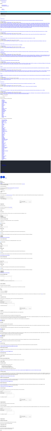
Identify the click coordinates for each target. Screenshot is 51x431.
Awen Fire (1, 73)
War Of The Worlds (29, 27)
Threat (4, 27)
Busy (6, 23)
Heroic (3, 135)
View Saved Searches (3, 217)
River (17, 71)
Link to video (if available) (3, 303)
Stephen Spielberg (8, 26)
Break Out (4, 23)
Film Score (24, 24)
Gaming (3, 107)
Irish (3, 93)
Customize (2, 310)
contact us (3, 172)
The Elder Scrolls (15, 93)
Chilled (12, 63)
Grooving (18, 86)
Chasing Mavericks (35, 70)
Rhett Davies (9, 62)
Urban (29, 86)
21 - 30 (6, 95)
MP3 (1, 328)
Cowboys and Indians (44, 70)
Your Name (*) (2, 196)
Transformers (14, 27)
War (23, 27)
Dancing (3, 126)
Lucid (38, 63)
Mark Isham (40, 63)
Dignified (3, 128)
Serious (3, 152)
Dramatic (44, 23)
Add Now (2, 235)
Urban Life (31, 86)
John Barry (31, 25)
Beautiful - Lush (4, 121)
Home (1, 11)
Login (1, 191)
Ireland (1, 93)
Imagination (43, 78)
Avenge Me (1, 66)
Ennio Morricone (11, 24)
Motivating (12, 71)
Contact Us (3, 9)
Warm (2, 159)
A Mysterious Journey (2, 18)
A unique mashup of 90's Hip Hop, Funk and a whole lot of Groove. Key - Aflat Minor (11, 44)
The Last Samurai (41, 26)
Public (2, 230)
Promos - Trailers (4, 110)
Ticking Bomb (9, 27)
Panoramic (3, 145)
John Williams (38, 25)
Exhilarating (23, 78)
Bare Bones (1, 88)
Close (1, 283)
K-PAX (3, 56)
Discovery (20, 63)
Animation (14, 78)
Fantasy (15, 55)
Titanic (12, 27)
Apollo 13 (15, 70)
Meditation (43, 63)
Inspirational (3, 138)
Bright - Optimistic (4, 122)
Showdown (1, 26)
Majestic (3, 142)
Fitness (3, 106)
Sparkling (3, 154)
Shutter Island (20, 71)
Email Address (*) (2, 188)
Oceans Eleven (17, 47)
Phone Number (2, 302)
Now (1, 243)
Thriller (6, 27)
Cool (2, 125)
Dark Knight (36, 23)
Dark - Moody (4, 127)
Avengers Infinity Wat (30, 70)
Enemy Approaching (6, 24)
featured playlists (4, 165)
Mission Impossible (12, 47)
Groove (16, 86)
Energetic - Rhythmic (4, 131)
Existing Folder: (3, 223)
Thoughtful (3, 156)
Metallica (5, 79)
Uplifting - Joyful (4, 158)
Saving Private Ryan (21, 56)
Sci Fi (2, 112)
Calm (10, 63)
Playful (21, 86)
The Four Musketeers (26, 26)
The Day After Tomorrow (32, 71)
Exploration (26, 78)
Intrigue (18, 25)
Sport (2, 114)
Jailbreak (21, 25)
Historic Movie (43, 24)
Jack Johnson (35, 63)
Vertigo (19, 27)
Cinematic (39, 70)
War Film (25, 27)
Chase (11, 23)
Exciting (20, 78)
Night (46, 63)
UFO (17, 27)
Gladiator (31, 24)
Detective (39, 23)
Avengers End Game (24, 70)
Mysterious (3, 143)
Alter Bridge (11, 78)
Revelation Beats (9, 33)
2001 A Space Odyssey (6, 70)
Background (3, 100)
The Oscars (45, 26)
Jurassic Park (44, 25)
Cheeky (7, 86)
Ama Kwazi (1, 36)
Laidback (3, 140)
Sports (7, 79)
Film (22, 24)
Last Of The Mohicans (7, 56)
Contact (1, 183)
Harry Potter (37, 24)
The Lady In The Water (36, 26)
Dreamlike (3, 129)
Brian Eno (8, 63)
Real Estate (3, 111)
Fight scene (20, 24)
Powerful (15, 71)
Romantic (3, 151)
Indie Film (31, 63)
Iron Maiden (1, 79)
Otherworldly (48, 63)
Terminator (18, 26)
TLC (25, 86)
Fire (40, 78)
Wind (26, 93)
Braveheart (17, 78)
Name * (1, 300)
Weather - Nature (4, 116)
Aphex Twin (4, 63)
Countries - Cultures (4, 102)
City (11, 86)
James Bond (23, 25)
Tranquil (3, 157)
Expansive (9, 55)
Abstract (3, 99)
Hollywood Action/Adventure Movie (28, 55)
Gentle (29, 63)
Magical (3, 141)
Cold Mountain (14, 23)
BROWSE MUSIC (4, 5)
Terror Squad (21, 26)
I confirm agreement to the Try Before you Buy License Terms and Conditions (11, 334)
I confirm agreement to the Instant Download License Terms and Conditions (10, 340)
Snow (8, 93)
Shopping (3, 113)
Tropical (27, 86)
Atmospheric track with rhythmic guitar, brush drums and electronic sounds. (9, 60)
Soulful (3, 153)
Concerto (17, 23)
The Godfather (31, 26)
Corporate (14, 63)
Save (1, 289)
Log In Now (10, 207)
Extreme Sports (30, 78)
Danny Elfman (33, 23)
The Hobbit (37, 71)
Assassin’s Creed (19, 70)
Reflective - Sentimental (5, 150)
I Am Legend (15, 25)
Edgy (46, 23)
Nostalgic (3, 144)
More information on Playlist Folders (5, 237)
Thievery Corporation (22, 47)
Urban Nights (35, 86)
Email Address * (2, 301)
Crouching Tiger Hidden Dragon (26, 23)
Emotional (6, 55)
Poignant (3, 148)
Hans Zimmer (34, 24)
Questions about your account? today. (6, 351)
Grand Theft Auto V (7, 47)
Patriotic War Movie (12, 56)
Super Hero (12, 26)
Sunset (23, 86)
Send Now (4, 283)
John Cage (34, 25)
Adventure (12, 70)
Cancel (1, 361)
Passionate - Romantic (4, 147)
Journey (41, 25)
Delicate (17, 63)
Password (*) (2, 189)
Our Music (3, 11)
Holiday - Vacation (4, 108)
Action (10, 70)
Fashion (3, 105)
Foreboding (27, 24)
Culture (3, 103)
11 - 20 (4, 95)
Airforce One (8, 78)
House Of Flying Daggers (10, 25)
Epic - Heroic (3, 133)
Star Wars (5, 26)
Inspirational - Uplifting (5, 139)
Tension (15, 26)
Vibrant (21, 27)
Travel (3, 115)
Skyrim (23, 71)
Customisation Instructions (3, 305)
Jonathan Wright (9, 22)
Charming (4, 86)
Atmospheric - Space (4, 120)
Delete (4, 361)
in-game (49, 78)
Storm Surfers (11, 93)
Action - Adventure (4, 119)
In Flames (46, 78)
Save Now (2, 216)
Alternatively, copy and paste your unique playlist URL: (7, 280)
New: (2, 225)
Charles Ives (8, 23)
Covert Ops (20, 23)
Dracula (42, 23)
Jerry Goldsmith (28, 25)
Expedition (17, 24)
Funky (14, 86)
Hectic (40, 24)
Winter (46, 71)
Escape (14, 24)
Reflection (16, 56)
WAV (1, 320)
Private (2, 252)
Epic (2, 132)
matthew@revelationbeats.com (4, 379)
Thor (40, 71)
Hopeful (3, 136)
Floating (27, 63)
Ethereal (3, 134)
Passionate (3, 146)
